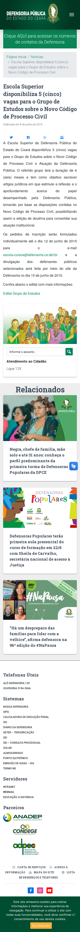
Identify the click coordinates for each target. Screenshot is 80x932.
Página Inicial (16, 57)
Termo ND (9, 768)
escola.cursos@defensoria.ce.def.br (30, 254)
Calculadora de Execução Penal (26, 717)
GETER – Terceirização (18, 732)
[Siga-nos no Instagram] (40, 893)
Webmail (8, 792)
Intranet (9, 786)
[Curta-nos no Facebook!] (31, 893)
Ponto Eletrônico (15, 758)
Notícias (37, 57)
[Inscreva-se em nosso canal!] (49, 893)
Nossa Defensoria (15, 706)
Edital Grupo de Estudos (21, 293)
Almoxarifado (13, 753)
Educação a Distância (18, 797)
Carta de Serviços (31, 867)
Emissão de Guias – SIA (18, 763)
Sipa (6, 711)
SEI (5, 737)
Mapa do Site (44, 872)
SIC (5, 722)
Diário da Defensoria (17, 727)
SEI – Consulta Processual (22, 742)
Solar (7, 747)
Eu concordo (41, 925)
